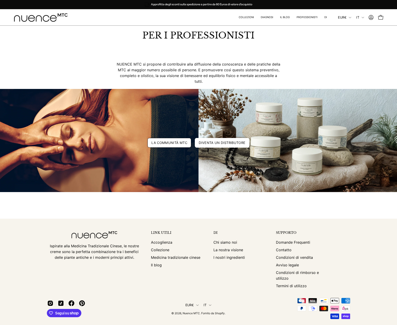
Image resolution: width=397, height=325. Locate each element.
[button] (307, 17)
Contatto (284, 250)
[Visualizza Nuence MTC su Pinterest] (82, 303)
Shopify (220, 313)
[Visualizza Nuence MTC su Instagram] (50, 303)
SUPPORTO (286, 233)
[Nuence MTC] (42, 17)
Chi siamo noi (225, 242)
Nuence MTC (191, 313)
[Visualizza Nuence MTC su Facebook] (71, 303)
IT (357, 17)
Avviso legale (287, 265)
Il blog (156, 265)
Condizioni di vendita (294, 257)
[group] (198, 4)
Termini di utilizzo (291, 286)
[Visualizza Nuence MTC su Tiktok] (60, 303)
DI (215, 233)
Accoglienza (161, 242)
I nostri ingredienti (229, 257)
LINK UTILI (161, 233)
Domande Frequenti (293, 242)
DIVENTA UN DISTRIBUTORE (222, 143)
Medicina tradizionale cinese (175, 257)
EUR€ (342, 17)
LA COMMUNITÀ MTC (169, 143)
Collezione (160, 250)
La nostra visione (228, 250)
